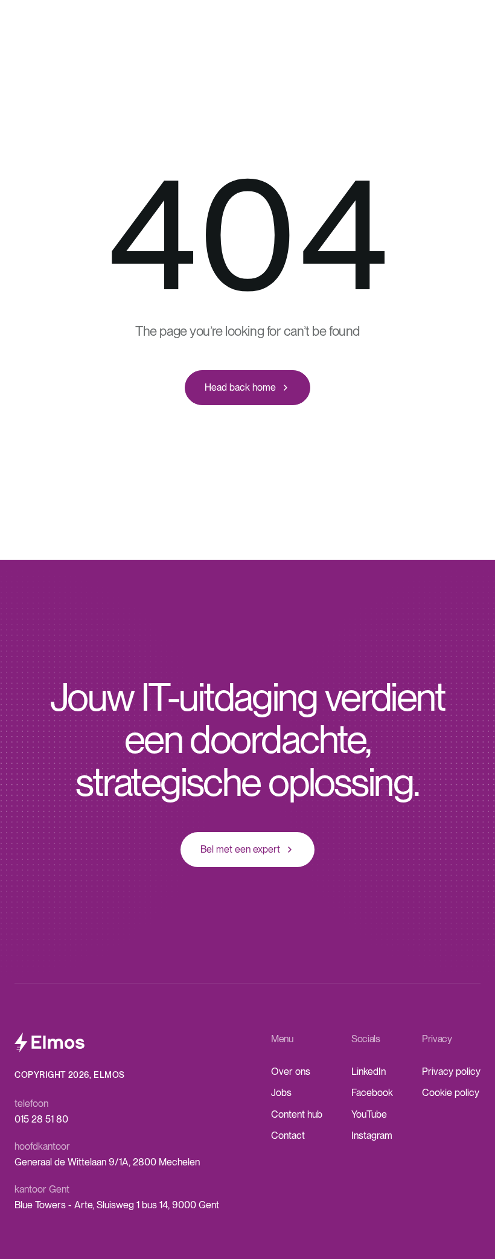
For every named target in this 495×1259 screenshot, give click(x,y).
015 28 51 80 (41, 1119)
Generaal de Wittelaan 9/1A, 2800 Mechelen (107, 1162)
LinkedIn (368, 1071)
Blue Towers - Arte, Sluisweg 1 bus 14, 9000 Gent (116, 1205)
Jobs (281, 1092)
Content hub (296, 1114)
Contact (288, 1135)
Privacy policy (451, 1071)
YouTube (369, 1114)
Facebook (372, 1092)
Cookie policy (450, 1092)
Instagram (371, 1135)
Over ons (290, 1071)
